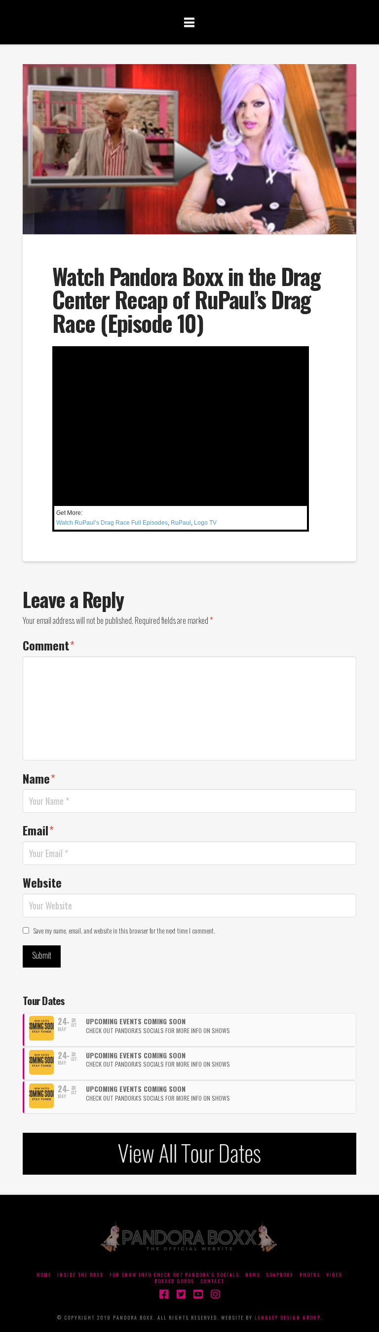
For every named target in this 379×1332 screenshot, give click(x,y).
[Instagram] (215, 1294)
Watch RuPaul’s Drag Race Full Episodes (112, 522)
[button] (189, 22)
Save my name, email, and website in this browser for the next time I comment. (124, 930)
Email (38, 830)
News (252, 1274)
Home (44, 1274)
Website (42, 882)
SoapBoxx (280, 1274)
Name (39, 778)
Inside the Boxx (80, 1274)
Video (334, 1274)
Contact (212, 1281)
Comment (49, 645)
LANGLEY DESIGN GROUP (287, 1317)
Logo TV (205, 522)
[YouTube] (197, 1294)
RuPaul (181, 522)
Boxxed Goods (174, 1281)
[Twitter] (181, 1294)
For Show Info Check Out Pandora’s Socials (174, 1274)
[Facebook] (163, 1294)
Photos (310, 1274)
